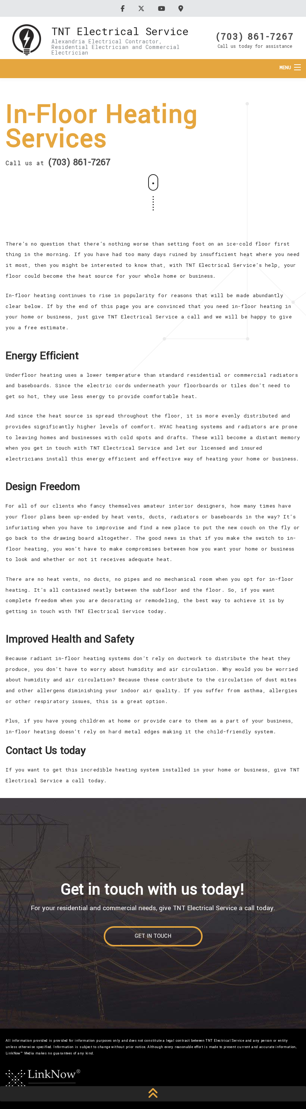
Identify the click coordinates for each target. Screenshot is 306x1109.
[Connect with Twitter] (142, 8)
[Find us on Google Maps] (182, 8)
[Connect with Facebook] (124, 8)
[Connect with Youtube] (162, 8)
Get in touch (153, 936)
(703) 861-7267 (255, 36)
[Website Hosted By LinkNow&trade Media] (43, 1079)
